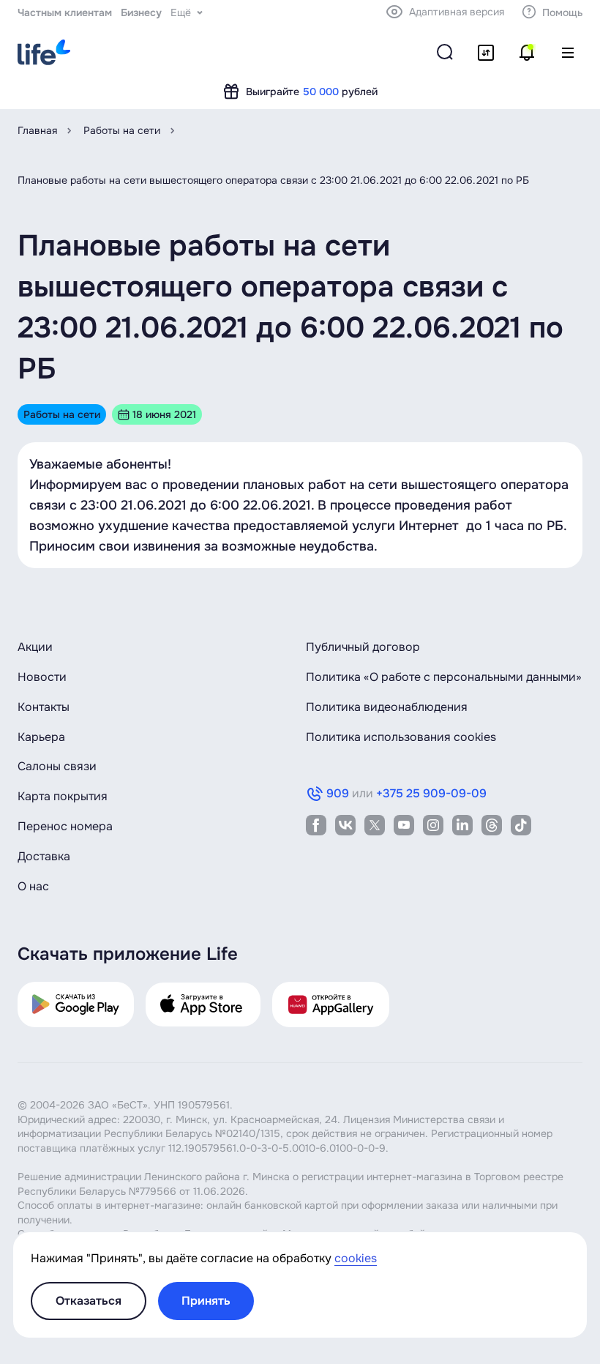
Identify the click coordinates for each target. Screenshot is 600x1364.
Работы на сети (121, 130)
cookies (355, 1258)
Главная (37, 130)
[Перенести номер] (485, 52)
